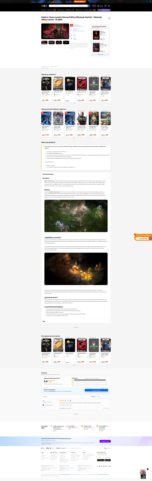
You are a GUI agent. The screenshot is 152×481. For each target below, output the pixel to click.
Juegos (52, 12)
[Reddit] (104, 466)
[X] (108, 466)
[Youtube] (100, 466)
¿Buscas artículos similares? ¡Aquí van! (53, 109)
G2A (43, 12)
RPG (56, 12)
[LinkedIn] (110, 466)
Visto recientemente (45, 66)
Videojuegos (47, 12)
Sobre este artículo (54, 66)
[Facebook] (98, 466)
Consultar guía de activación (78, 26)
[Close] (150, 1)
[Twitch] (102, 466)
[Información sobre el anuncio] (47, 76)
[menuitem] (43, 10)
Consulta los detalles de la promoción (48, 440)
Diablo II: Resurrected (62, 12)
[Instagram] (106, 466)
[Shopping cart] (108, 5)
